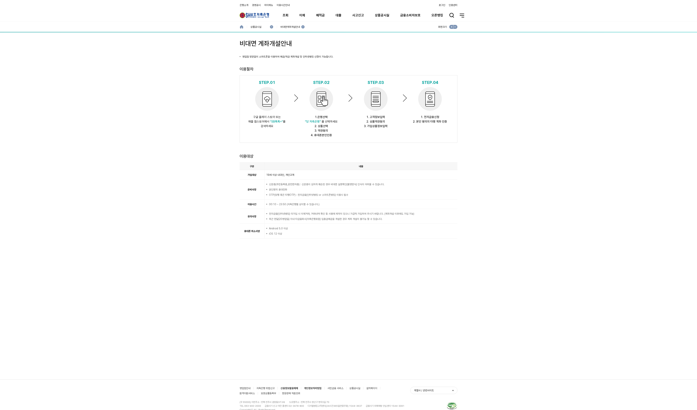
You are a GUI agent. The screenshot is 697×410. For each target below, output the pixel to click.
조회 (285, 15)
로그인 (442, 5)
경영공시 (256, 5)
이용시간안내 (283, 5)
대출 (338, 15)
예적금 (320, 15)
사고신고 (358, 15)
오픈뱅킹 (437, 15)
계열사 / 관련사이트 (424, 390)
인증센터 (453, 5)
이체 (302, 15)
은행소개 (244, 5)
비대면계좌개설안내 (290, 27)
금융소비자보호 (410, 15)
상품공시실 (382, 15)
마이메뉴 (268, 5)
